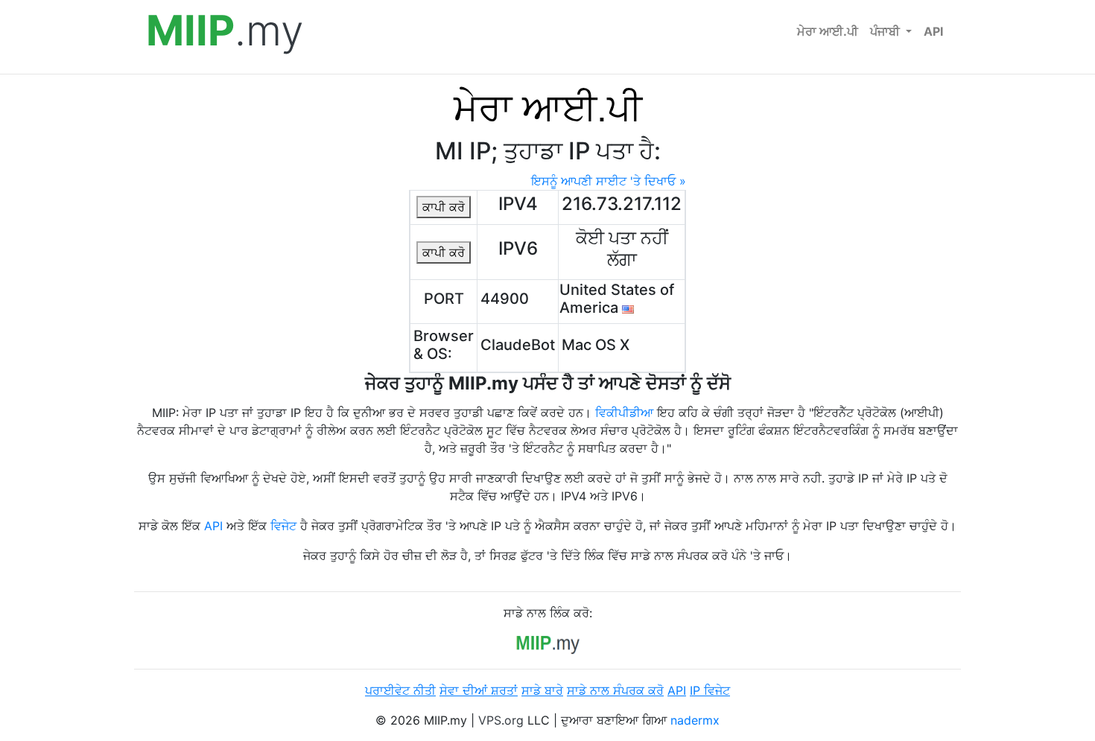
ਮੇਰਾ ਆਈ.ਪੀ (827, 31)
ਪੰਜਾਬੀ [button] (886, 31)
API (933, 31)
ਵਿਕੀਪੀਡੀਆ (624, 412)
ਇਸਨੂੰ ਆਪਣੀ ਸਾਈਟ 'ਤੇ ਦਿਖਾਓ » (608, 181)
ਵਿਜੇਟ (283, 525)
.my (225, 31)
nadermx (695, 720)
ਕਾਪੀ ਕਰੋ (443, 207)
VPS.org (501, 720)
